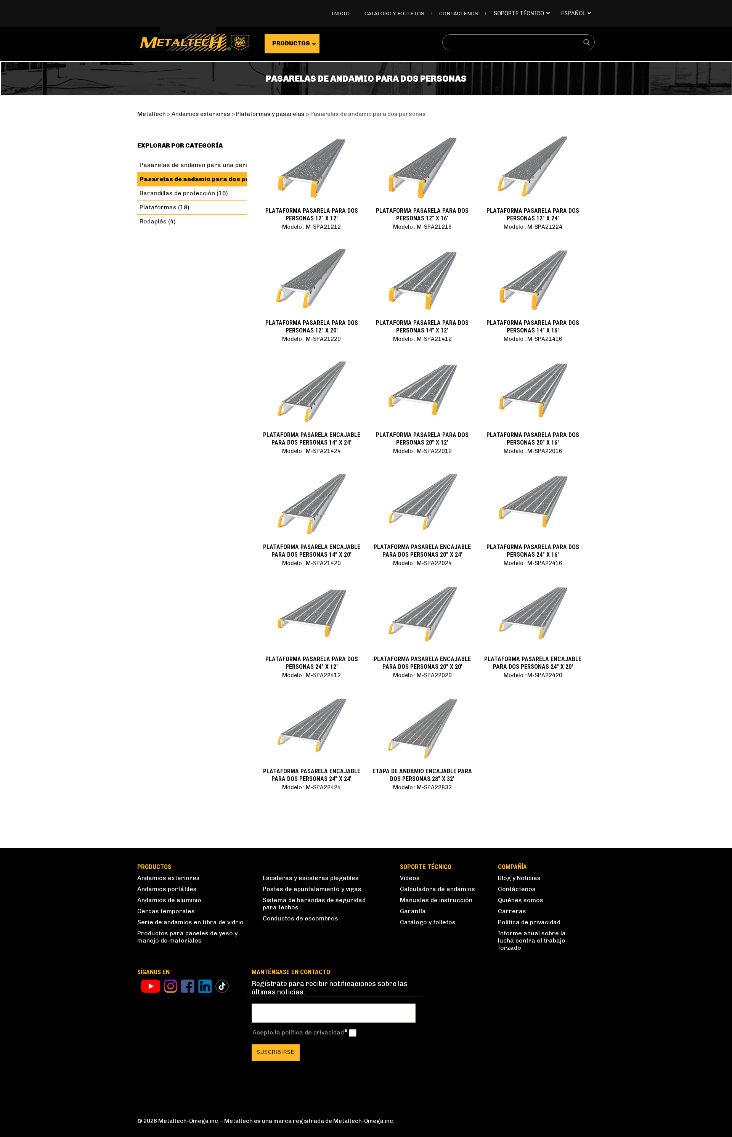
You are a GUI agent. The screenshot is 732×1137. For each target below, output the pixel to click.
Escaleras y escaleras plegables (311, 878)
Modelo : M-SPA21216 (422, 226)
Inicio (341, 13)
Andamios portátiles (167, 889)
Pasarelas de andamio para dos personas (206, 179)
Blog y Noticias (519, 878)
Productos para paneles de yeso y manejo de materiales (187, 937)
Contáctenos (458, 13)
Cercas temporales (166, 911)
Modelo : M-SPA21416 (533, 339)
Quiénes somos (520, 900)
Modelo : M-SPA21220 (311, 339)
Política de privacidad (529, 922)
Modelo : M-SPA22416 (533, 563)
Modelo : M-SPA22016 (533, 451)
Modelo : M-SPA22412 (311, 675)
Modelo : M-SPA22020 (422, 675)
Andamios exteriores (168, 878)
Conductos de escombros (300, 918)
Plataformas (158, 207)
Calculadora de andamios (437, 889)
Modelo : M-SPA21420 (311, 563)
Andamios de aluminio (169, 900)
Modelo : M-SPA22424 (311, 787)
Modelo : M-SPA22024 (422, 563)
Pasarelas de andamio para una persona (200, 165)
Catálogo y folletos (394, 13)
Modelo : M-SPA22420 (533, 675)
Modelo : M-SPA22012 (422, 451)
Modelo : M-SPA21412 (422, 339)
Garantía (413, 911)
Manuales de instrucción (436, 900)
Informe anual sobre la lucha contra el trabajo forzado (532, 940)
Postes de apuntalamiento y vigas (312, 889)
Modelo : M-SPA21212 (311, 226)
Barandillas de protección (177, 193)
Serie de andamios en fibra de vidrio (190, 922)
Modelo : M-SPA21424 (311, 451)
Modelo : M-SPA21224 (533, 226)
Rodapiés (153, 221)
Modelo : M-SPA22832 (422, 787)
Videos (410, 878)
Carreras (512, 911)
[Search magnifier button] (586, 42)
